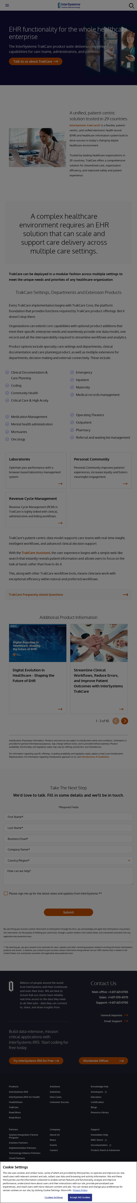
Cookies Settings (54, 1197)
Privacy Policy (80, 1190)
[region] (68, 1182)
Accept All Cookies (80, 1197)
